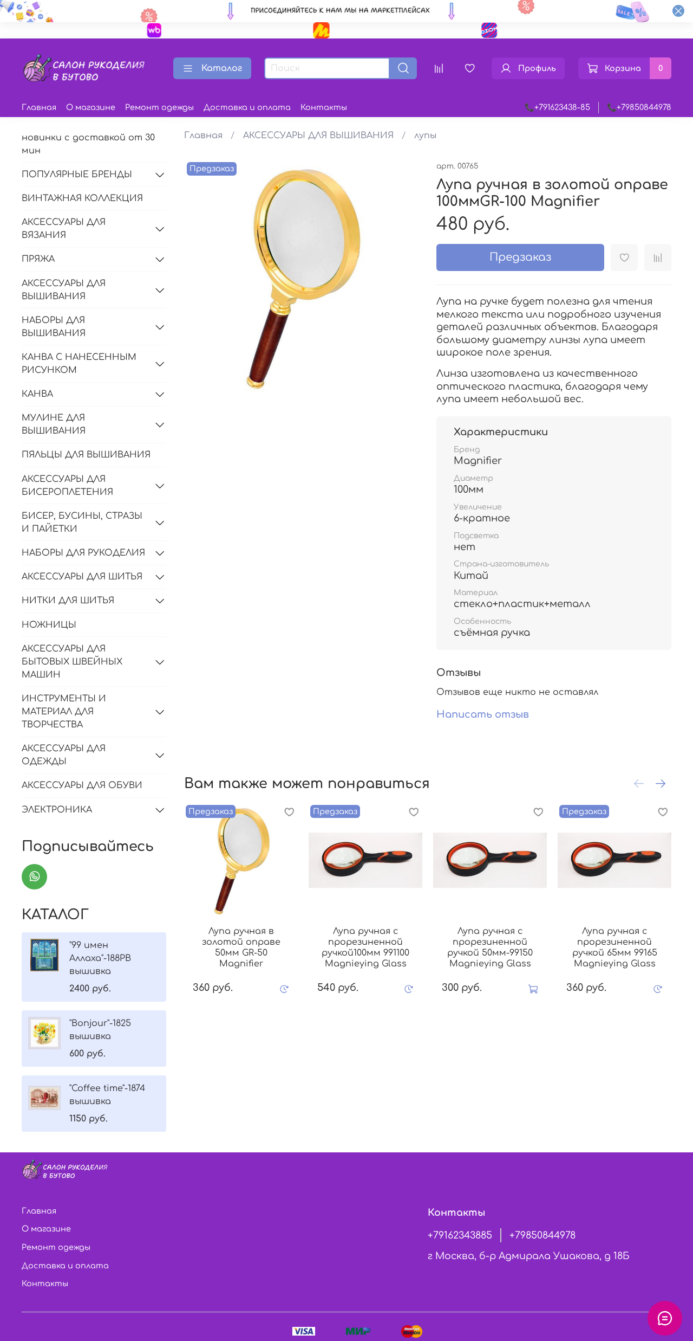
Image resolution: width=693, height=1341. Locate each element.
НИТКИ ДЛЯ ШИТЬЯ (68, 600)
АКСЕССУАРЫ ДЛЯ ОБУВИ (82, 785)
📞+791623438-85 (557, 107)
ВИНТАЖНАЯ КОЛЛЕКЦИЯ (82, 198)
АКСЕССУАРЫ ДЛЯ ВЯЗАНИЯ (64, 228)
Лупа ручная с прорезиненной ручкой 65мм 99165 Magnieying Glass (614, 947)
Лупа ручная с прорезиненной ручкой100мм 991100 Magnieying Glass (365, 947)
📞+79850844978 (639, 107)
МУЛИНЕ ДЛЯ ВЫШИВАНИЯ (54, 424)
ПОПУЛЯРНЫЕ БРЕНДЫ (77, 174)
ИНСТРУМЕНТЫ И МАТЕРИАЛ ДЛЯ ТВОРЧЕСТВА (64, 712)
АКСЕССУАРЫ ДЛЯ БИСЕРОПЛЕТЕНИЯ (67, 485)
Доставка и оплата (247, 107)
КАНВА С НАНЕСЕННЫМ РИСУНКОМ (79, 363)
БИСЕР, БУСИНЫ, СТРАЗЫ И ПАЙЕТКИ (82, 522)
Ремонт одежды (159, 107)
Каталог (221, 68)
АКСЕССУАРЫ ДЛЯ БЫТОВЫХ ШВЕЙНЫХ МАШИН (72, 662)
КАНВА (37, 394)
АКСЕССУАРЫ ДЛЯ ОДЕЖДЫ (64, 755)
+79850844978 (542, 1235)
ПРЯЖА (38, 259)
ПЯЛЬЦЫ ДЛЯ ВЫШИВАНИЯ (86, 455)
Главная (39, 107)
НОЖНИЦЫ (49, 625)
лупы (425, 135)
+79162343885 (460, 1235)
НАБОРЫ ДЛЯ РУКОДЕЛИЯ (83, 553)
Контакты (323, 107)
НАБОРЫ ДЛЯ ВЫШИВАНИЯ (54, 326)
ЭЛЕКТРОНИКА (57, 810)
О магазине (90, 107)
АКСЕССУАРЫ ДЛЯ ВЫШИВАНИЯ (318, 135)
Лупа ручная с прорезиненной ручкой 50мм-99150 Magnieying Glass (490, 947)
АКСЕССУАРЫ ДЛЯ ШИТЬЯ (82, 577)
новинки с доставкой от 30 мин (88, 144)
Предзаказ (520, 257)
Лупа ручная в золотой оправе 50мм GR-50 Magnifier (240, 947)
